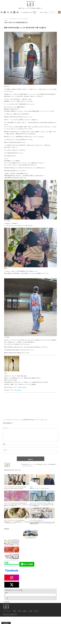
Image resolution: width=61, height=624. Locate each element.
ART (31, 520)
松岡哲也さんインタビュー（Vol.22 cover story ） (40, 488)
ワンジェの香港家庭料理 (20, 520)
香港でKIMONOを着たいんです (22, 22)
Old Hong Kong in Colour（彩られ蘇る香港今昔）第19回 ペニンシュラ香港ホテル (42, 505)
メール (4, 449)
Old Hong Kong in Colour (42, 503)
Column (41, 12)
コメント (6, 428)
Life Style (10, 22)
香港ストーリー (50, 503)
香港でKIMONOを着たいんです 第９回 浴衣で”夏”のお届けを (25, 27)
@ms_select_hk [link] (17, 390)
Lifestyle (45, 12)
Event (31, 12)
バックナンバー (30, 537)
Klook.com (6, 601)
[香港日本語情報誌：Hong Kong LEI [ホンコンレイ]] (6, 609)
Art (21, 12)
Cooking (10, 520)
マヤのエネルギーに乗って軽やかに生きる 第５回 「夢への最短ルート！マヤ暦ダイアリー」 (16, 505)
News (14, 22)
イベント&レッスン (39, 520)
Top (3, 18)
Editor (31, 486)
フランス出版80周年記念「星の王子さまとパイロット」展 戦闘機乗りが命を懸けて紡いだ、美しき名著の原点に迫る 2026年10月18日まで (42, 522)
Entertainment (26, 12)
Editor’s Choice (34, 12)
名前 (4, 444)
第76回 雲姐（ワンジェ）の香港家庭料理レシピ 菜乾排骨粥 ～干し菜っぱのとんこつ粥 (16, 522)
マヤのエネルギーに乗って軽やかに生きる (18, 503)
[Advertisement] (30, 406)
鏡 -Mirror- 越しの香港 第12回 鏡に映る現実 (13, 488)
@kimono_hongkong (22, 387)
